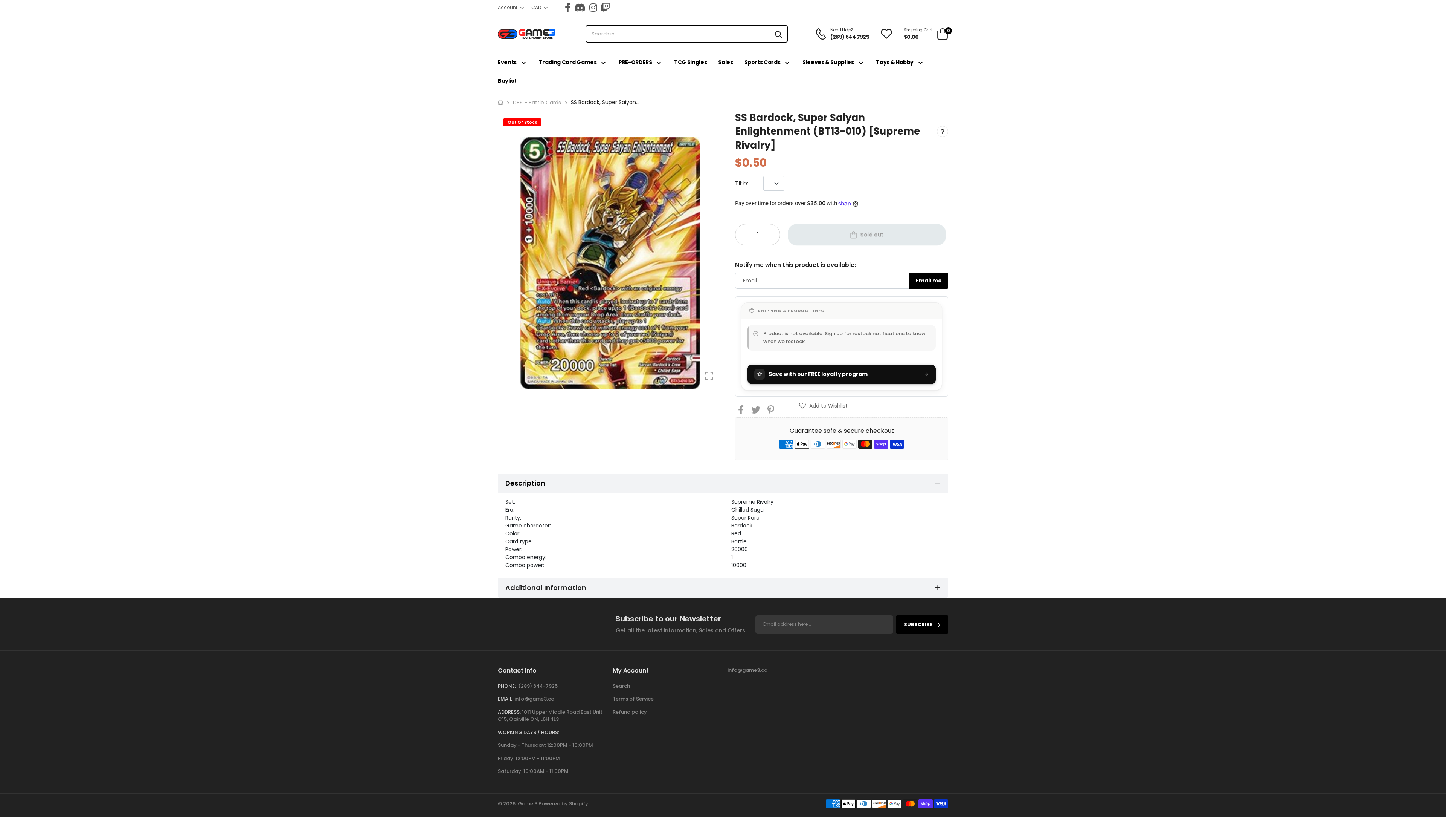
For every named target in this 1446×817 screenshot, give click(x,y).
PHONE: (507, 686)
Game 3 (527, 803)
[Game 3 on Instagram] (593, 7)
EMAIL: (505, 698)
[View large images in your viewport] (709, 375)
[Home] (500, 102)
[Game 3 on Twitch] (605, 7)
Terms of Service (633, 698)
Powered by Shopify (563, 803)
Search (621, 686)
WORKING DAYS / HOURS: (528, 732)
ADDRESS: (509, 712)
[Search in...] (778, 34)
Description (525, 483)
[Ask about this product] (942, 131)
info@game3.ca (534, 698)
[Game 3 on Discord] (580, 7)
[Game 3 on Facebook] (567, 7)
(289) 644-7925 (538, 686)
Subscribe (918, 624)
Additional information (545, 587)
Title (741, 183)
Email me (929, 280)
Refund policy (630, 712)
